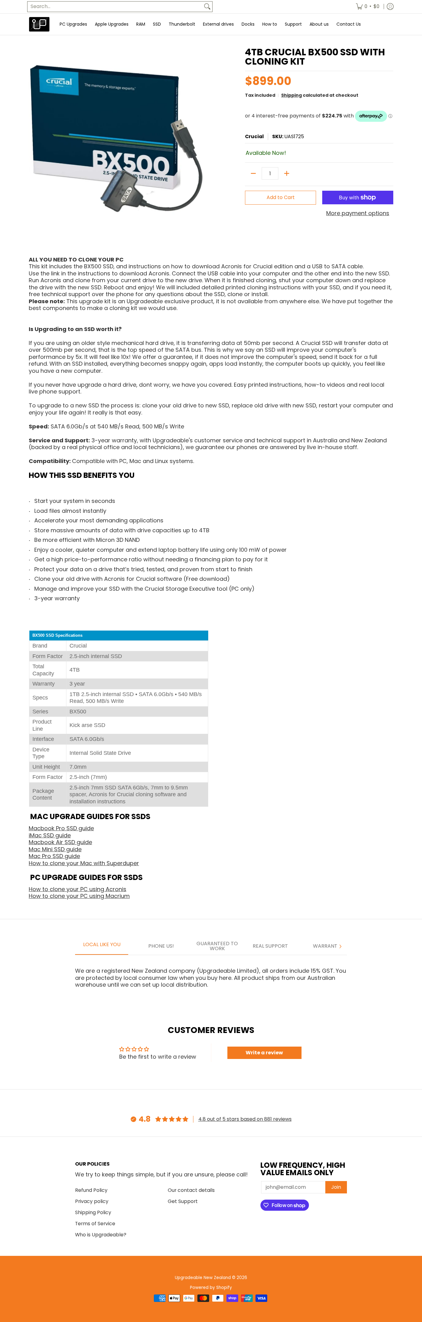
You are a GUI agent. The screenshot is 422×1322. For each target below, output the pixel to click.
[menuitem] (367, 6)
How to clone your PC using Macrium (79, 896)
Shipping (291, 95)
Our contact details (191, 1190)
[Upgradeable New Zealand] (39, 24)
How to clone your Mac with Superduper (84, 863)
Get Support (183, 1201)
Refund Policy (91, 1190)
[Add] (286, 173)
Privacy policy (91, 1201)
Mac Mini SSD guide (55, 849)
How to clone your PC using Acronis (77, 889)
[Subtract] (253, 173)
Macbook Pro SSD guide (61, 828)
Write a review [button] (264, 1052)
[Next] (340, 946)
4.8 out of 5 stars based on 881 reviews (245, 1119)
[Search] (207, 7)
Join (336, 1187)
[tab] (101, 946)
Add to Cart (281, 197)
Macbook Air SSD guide (60, 842)
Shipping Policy (93, 1212)
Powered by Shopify (211, 1287)
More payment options (357, 213)
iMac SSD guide (50, 835)
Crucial (254, 136)
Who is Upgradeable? (100, 1234)
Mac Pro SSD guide (54, 856)
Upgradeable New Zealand (203, 1278)
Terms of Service (95, 1223)
